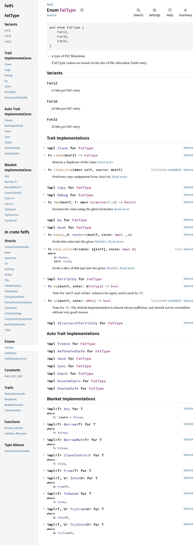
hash (57, 235)
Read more (105, 162)
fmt (56, 202)
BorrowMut (73, 440)
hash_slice (63, 249)
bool (115, 286)
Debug (62, 195)
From (68, 470)
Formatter (98, 202)
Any (67, 409)
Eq (59, 220)
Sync (61, 366)
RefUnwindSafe (71, 351)
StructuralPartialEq (77, 323)
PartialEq (66, 279)
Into (74, 478)
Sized (67, 261)
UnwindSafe (67, 388)
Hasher (78, 235)
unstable (174, 170)
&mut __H (122, 235)
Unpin (62, 373)
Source (51, 15)
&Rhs (90, 301)
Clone (62, 148)
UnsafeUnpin (69, 381)
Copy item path (82, 10)
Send (61, 358)
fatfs (50, 4)
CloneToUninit (77, 455)
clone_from (63, 170)
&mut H (128, 249)
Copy (61, 187)
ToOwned (71, 493)
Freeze (63, 344)
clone (58, 155)
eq (55, 286)
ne (55, 301)
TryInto (77, 524)
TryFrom (77, 509)
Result (130, 202)
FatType (85, 148)
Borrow (70, 424)
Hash (61, 227)
